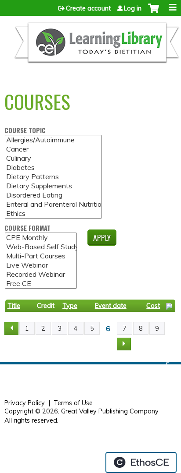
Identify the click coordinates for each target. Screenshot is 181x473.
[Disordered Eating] (53, 195)
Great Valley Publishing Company (110, 411)
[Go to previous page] (11, 328)
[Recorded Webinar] (40, 274)
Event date (111, 306)
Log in (132, 8)
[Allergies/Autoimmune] (53, 140)
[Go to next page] (124, 344)
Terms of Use (73, 403)
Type (69, 306)
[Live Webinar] (40, 265)
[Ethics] (53, 213)
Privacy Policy (24, 403)
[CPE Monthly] (40, 237)
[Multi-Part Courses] (40, 256)
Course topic (25, 131)
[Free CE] (40, 283)
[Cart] (153, 13)
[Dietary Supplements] (53, 186)
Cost (153, 306)
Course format (27, 228)
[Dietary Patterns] (53, 176)
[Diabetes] (53, 167)
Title (13, 306)
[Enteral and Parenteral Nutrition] (53, 204)
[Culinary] (53, 158)
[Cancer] (53, 149)
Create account (88, 8)
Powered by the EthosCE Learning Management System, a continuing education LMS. (141, 462)
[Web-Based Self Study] (40, 246)
